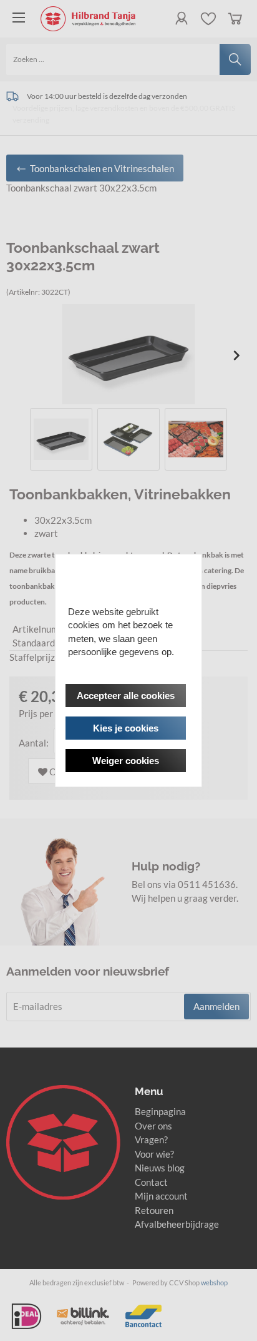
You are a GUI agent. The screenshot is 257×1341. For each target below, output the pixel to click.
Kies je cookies (125, 728)
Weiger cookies (125, 760)
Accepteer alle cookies (126, 695)
